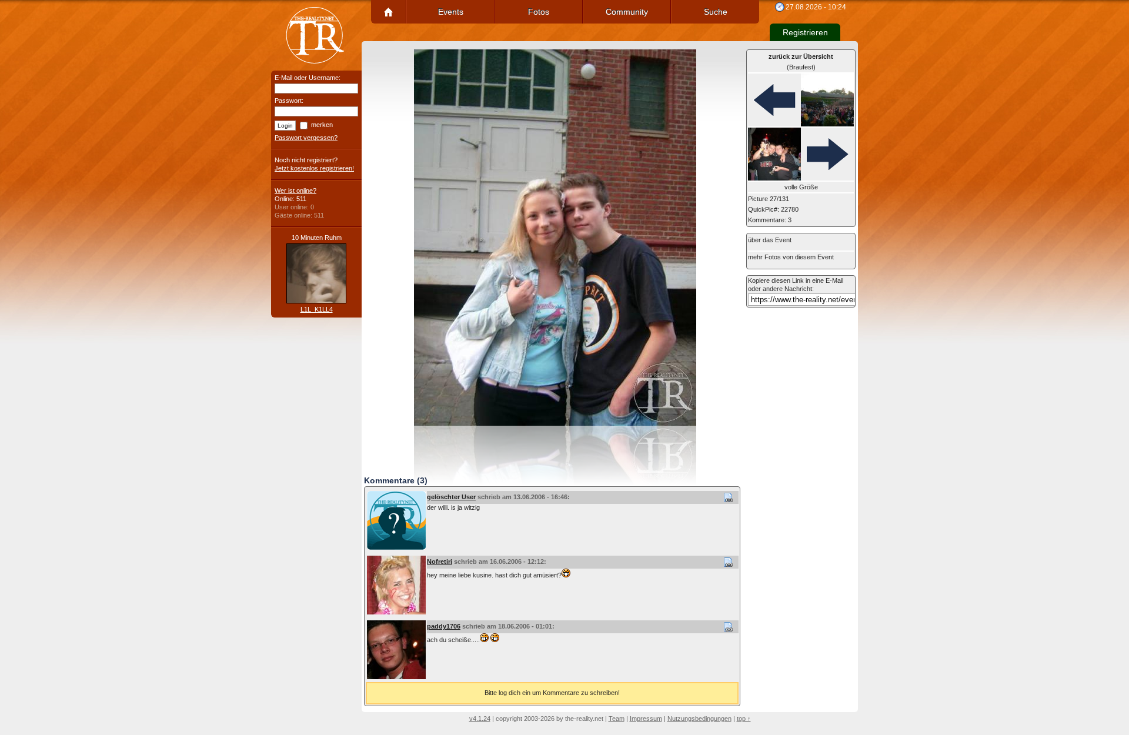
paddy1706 (443, 626)
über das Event (769, 239)
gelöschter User (451, 496)
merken (322, 124)
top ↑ (744, 718)
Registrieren (805, 32)
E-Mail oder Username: (307, 77)
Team (616, 718)
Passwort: (289, 100)
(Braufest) (801, 62)
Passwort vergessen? (306, 137)
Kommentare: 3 (769, 219)
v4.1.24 (479, 718)
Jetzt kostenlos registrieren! (314, 168)
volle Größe (801, 187)
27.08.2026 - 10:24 (816, 7)
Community (627, 11)
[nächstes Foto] (801, 155)
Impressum (646, 718)
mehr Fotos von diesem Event (791, 256)
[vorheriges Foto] (801, 101)
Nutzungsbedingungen (699, 718)
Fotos (538, 11)
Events (450, 11)
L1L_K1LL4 (316, 309)
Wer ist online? (295, 190)
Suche (715, 11)
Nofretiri (439, 561)
